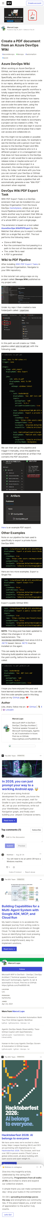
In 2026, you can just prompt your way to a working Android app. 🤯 (20, 785)
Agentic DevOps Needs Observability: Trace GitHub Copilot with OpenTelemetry (20, 1033)
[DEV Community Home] (9, 3)
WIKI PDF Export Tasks (27, 264)
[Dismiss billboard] (40, 1167)
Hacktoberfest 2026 (10, 1150)
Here (3, 527)
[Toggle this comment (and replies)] (3, 859)
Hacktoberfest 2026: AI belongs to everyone (17, 1136)
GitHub (16, 697)
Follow (22, 969)
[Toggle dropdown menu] (40, 755)
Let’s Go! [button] (8, 1215)
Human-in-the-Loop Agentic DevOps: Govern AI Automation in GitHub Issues (20, 1046)
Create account (34, 3)
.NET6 (4, 643)
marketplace (15, 208)
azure (5, 58)
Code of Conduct (15, 872)
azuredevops (8, 54)
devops (20, 54)
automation (30, 54)
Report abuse (30, 872)
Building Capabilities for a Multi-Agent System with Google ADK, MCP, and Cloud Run (20, 911)
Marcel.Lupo (12, 27)
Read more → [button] (9, 820)
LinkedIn (10, 710)
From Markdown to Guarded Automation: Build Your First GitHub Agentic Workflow (21, 1020)
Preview (21, 846)
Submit (10, 846)
